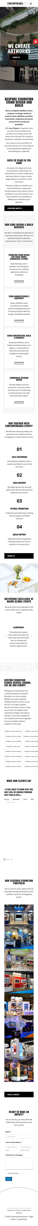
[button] (4, 859)
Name (8, 1132)
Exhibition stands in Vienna (13, 761)
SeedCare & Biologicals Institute (19, 964)
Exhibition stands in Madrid (13, 741)
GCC (19, 941)
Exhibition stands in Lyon (13, 746)
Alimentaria (18, 636)
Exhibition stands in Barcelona (13, 731)
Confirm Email (24, 1150)
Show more (19, 281)
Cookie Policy (22, 1219)
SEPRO (19, 1008)
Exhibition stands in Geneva (13, 766)
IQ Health (19, 1075)
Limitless (19, 1052)
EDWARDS (19, 986)
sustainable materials (22, 314)
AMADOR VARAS (19, 919)
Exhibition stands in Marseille (13, 756)
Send (9, 1179)
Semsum (19, 1030)
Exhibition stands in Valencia (13, 751)
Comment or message (14, 1155)
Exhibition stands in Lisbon (13, 736)
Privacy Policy (13, 1173)
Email (7, 1150)
